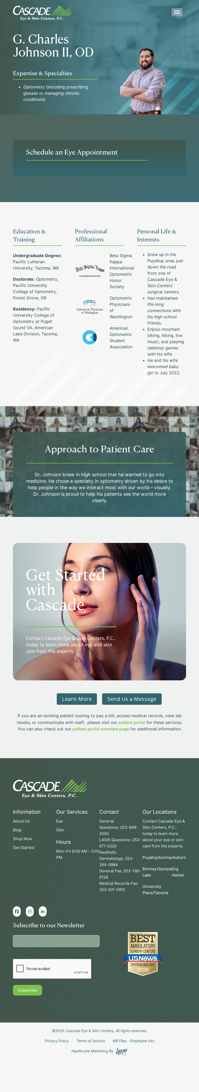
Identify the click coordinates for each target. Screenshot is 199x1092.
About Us (21, 821)
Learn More (77, 698)
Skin (60, 829)
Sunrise (165, 857)
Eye (59, 821)
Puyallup (150, 857)
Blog (17, 829)
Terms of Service (90, 1041)
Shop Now (22, 838)
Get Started (23, 847)
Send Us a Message (132, 698)
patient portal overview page (101, 728)
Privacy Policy (57, 1041)
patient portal (131, 722)
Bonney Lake (150, 871)
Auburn (179, 857)
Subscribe (27, 990)
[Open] (177, 12)
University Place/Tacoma (155, 889)
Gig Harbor (178, 871)
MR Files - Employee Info (133, 1041)
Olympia (164, 868)
